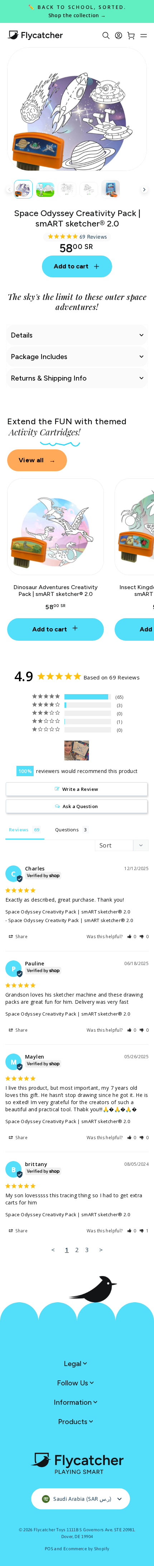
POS (49, 1548)
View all (37, 460)
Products (73, 1421)
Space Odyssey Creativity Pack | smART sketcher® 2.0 (67, 911)
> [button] (101, 1250)
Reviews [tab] (19, 829)
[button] (131, 937)
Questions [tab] (67, 829)
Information (73, 1402)
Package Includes (39, 356)
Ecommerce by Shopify (86, 1548)
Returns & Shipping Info (49, 378)
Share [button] (21, 937)
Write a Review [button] (80, 789)
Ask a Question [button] (80, 806)
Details (22, 335)
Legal (73, 1363)
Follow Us (73, 1383)
